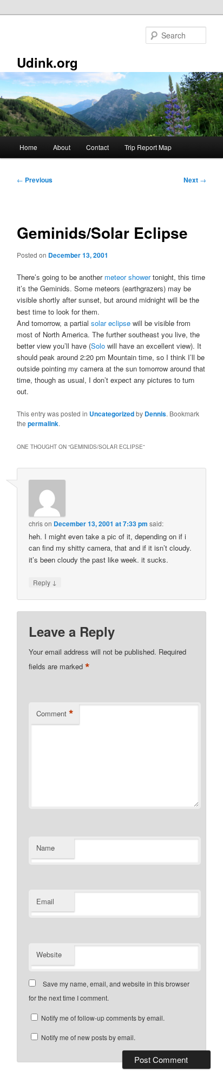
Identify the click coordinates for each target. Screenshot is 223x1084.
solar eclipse (110, 323)
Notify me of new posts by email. (88, 1037)
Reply (45, 582)
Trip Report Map (148, 147)
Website (49, 954)
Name (45, 848)
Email (45, 901)
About (61, 147)
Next (194, 180)
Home (28, 147)
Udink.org (47, 62)
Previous (35, 180)
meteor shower (127, 277)
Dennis (155, 414)
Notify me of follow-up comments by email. (103, 1017)
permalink (43, 423)
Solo (98, 346)
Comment (55, 713)
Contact (97, 147)
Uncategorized (111, 414)
